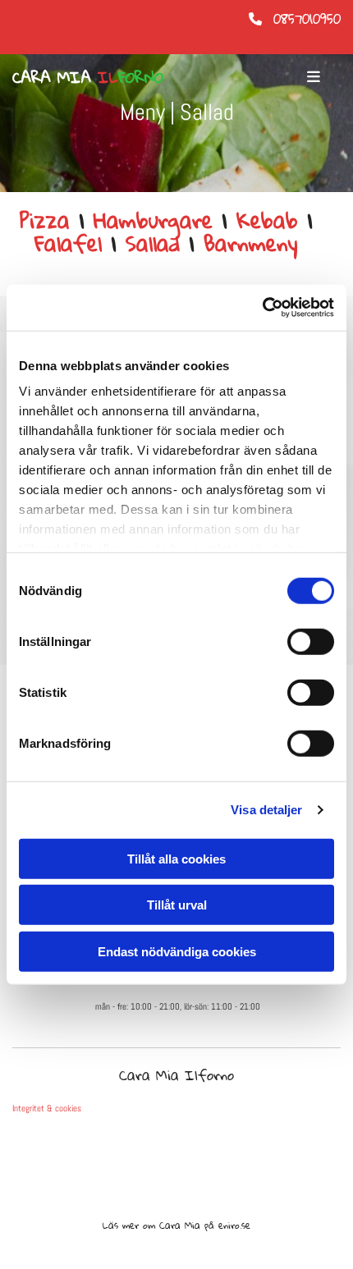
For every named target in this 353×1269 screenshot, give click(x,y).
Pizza (45, 220)
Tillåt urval (177, 905)
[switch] (310, 641)
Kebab (267, 220)
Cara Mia (87, 77)
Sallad (153, 243)
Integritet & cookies (46, 1108)
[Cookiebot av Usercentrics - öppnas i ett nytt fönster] (262, 307)
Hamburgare (153, 220)
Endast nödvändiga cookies (177, 951)
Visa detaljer (266, 810)
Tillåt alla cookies (176, 858)
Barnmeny (251, 243)
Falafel (68, 243)
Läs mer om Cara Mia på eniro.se (176, 1225)
